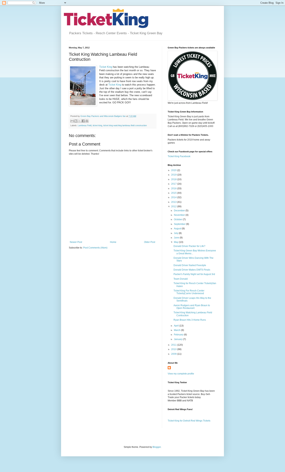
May (176, 242)
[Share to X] (79, 121)
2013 (174, 202)
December (180, 210)
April (176, 325)
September (180, 224)
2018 (174, 179)
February (179, 334)
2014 (174, 197)
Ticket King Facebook (179, 156)
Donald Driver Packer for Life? (189, 246)
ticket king (97, 125)
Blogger (157, 447)
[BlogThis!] (76, 121)
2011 (174, 345)
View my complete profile (181, 373)
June (177, 237)
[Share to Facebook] (83, 121)
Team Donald (181, 279)
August (178, 228)
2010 (174, 349)
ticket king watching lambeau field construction (125, 125)
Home (113, 242)
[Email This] (72, 121)
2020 (174, 170)
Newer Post (76, 242)
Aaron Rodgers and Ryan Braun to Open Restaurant (192, 306)
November (180, 215)
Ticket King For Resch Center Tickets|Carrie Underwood (189, 292)
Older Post (149, 242)
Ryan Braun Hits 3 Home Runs (190, 320)
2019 (174, 174)
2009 (174, 354)
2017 (174, 183)
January (178, 339)
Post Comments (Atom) (95, 247)
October (178, 219)
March (177, 330)
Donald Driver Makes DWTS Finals (192, 269)
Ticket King (105, 66)
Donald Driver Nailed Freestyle (190, 265)
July (176, 233)
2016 (174, 188)
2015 (174, 193)
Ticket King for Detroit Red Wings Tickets (189, 420)
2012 (174, 206)
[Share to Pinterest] (87, 121)
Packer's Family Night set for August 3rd (194, 274)
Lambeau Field (85, 125)
